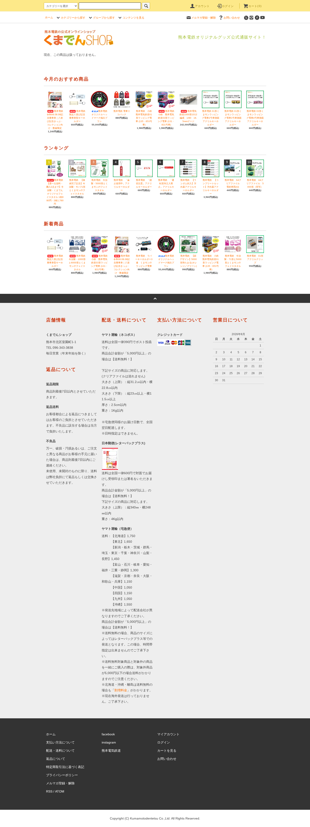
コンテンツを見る (133, 17)
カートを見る (166, 750)
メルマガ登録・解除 (203, 17)
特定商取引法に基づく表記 (65, 767)
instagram (109, 742)
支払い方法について (60, 742)
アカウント (202, 6)
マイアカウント (168, 734)
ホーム (49, 17)
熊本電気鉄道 (111, 750)
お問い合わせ (232, 17)
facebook (108, 734)
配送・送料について (60, 750)
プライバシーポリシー (62, 775)
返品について (55, 759)
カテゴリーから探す (73, 17)
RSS (49, 791)
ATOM (59, 791)
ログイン (228, 6)
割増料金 (120, 690)
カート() (255, 6)
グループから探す (104, 17)
